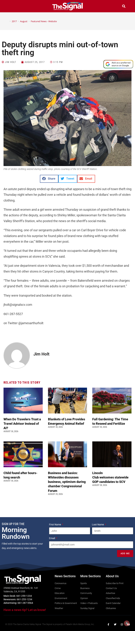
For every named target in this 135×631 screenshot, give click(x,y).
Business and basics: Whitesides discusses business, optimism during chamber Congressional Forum (67, 482)
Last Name (98, 524)
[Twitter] (115, 624)
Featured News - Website (44, 21)
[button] (11, 6)
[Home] (7, 21)
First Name (55, 524)
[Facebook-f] (108, 624)
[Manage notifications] (127, 623)
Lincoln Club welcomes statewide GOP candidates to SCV (110, 477)
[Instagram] (122, 624)
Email (52, 538)
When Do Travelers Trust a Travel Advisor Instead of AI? (22, 423)
